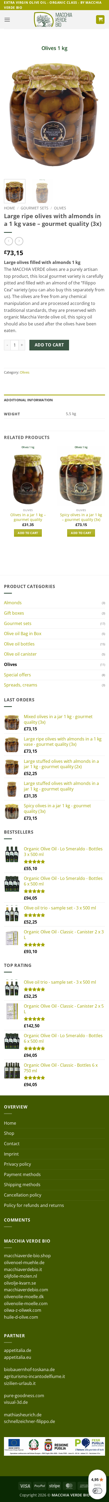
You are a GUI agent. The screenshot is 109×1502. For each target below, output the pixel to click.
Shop (9, 1133)
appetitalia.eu (17, 1357)
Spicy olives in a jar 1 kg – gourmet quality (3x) (81, 517)
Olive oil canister (20, 654)
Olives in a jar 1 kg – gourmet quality (28, 517)
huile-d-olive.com (21, 1317)
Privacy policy (17, 1164)
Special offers (17, 675)
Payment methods (22, 1174)
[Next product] (8, 241)
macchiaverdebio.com (26, 1290)
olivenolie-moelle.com (26, 1303)
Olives (60, 207)
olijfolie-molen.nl (20, 1276)
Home (9, 207)
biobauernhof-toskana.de (29, 1369)
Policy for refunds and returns (34, 1205)
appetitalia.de (17, 1350)
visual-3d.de (16, 1402)
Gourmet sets (34, 207)
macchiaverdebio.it (23, 1269)
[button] (7, 19)
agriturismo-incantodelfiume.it (34, 1376)
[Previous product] (19, 241)
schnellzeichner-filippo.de (29, 1421)
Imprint (11, 1154)
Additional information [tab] (28, 400)
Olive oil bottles (19, 644)
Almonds (13, 603)
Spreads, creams (20, 685)
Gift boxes (14, 613)
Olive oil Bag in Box (22, 633)
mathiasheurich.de (23, 1415)
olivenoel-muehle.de (24, 1262)
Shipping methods (22, 1184)
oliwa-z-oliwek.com (22, 1310)
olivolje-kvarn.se (20, 1283)
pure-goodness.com (24, 1395)
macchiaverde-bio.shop (27, 1256)
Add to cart (49, 345)
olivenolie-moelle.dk (24, 1297)
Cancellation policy (22, 1195)
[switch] (97, 1491)
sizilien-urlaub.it (20, 1383)
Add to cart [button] (28, 533)
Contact (12, 1144)
